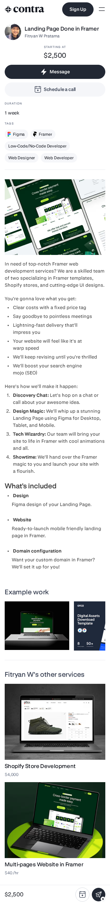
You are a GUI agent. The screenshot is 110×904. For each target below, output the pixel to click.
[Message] (98, 894)
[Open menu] (101, 10)
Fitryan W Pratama (42, 36)
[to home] (25, 9)
